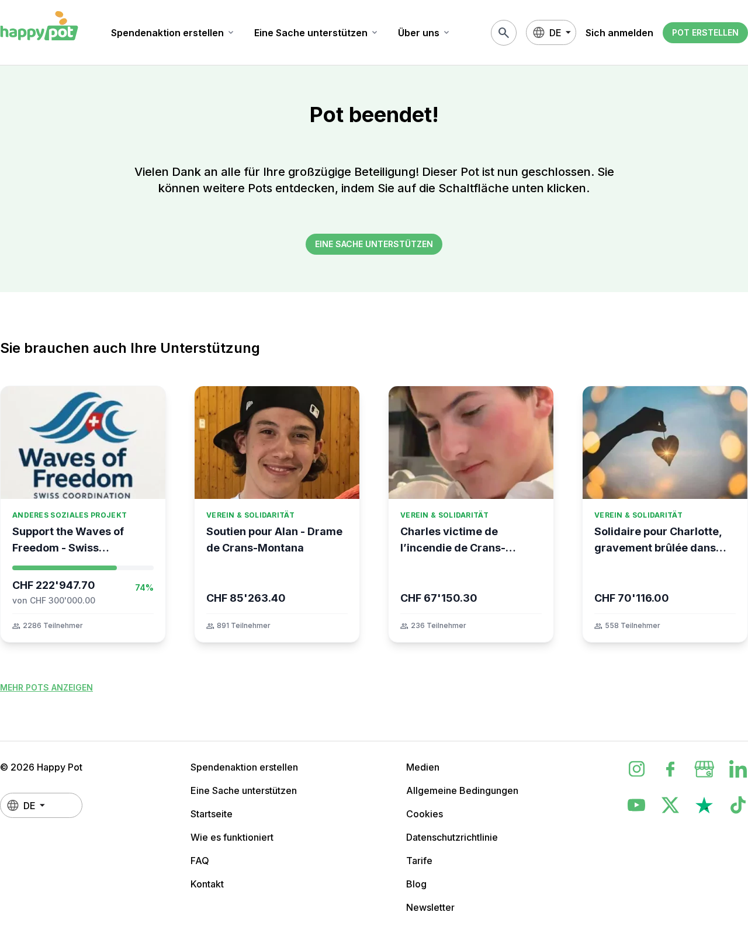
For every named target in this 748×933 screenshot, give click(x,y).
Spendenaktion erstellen (173, 33)
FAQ (200, 860)
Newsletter (430, 907)
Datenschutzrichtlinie (452, 837)
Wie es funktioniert (232, 837)
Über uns (424, 33)
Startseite (212, 814)
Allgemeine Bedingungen (462, 790)
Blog (416, 884)
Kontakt (207, 884)
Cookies (424, 814)
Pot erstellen (705, 32)
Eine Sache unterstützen (316, 33)
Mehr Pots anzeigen (46, 687)
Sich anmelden (619, 33)
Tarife (419, 860)
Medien (422, 767)
